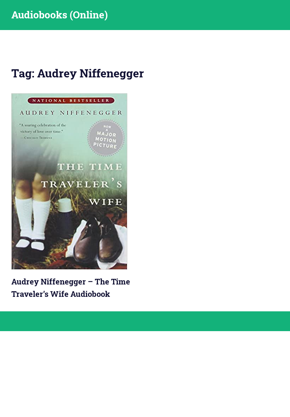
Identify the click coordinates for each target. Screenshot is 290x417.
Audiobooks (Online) (59, 14)
